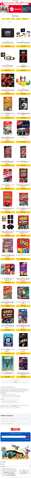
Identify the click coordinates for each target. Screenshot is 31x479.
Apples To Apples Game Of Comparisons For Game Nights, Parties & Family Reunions (7, 208)
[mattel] (2, 2)
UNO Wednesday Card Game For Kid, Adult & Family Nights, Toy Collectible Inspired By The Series (23, 373)
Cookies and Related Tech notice (11, 475)
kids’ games (16, 406)
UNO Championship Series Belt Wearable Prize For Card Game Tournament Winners (8, 66)
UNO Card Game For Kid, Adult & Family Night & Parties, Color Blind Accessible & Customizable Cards (8, 302)
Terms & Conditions (11, 473)
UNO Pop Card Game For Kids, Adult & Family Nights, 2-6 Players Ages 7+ (8, 113)
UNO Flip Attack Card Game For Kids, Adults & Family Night (23, 302)
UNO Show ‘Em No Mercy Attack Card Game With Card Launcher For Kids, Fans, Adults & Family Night (8, 90)
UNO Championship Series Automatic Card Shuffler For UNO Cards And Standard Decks (23, 66)
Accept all (23, 470)
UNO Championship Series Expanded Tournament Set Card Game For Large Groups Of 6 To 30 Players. (23, 42)
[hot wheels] (11, 2)
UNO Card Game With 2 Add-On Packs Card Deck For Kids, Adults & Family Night (8, 278)
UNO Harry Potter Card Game (23, 137)
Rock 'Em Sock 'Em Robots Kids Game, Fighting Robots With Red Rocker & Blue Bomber (23, 90)
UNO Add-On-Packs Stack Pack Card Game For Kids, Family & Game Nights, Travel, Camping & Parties (23, 278)
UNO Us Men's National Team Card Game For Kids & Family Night (7, 185)
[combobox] (16, 4)
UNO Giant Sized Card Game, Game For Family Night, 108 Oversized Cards (23, 208)
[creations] (22, 2)
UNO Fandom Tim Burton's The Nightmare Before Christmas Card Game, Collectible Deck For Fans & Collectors (23, 114)
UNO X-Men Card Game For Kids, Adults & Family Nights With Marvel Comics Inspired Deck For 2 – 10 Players (7, 138)
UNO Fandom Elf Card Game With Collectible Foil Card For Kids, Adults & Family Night (8, 373)
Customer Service (2, 466)
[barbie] (7, 2)
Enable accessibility (15, 0)
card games (15, 405)
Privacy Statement (6, 472)
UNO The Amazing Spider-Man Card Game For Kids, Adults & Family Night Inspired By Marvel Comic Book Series (23, 326)
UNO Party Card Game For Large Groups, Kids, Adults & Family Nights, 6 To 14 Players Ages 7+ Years (8, 255)
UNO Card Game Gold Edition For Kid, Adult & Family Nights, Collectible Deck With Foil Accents (8, 232)
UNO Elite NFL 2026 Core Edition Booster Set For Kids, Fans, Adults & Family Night (23, 161)
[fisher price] (17, 2)
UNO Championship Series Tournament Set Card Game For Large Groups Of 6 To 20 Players (7, 42)
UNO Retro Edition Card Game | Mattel (23, 349)
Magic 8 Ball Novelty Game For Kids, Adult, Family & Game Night (7, 349)
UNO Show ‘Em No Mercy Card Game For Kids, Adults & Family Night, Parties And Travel (23, 232)
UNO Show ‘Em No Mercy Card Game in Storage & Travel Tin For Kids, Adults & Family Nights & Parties (7, 325)
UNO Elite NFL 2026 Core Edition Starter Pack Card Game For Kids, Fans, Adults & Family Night (7, 161)
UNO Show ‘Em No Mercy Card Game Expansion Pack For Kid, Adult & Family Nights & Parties (23, 185)
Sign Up (28, 436)
